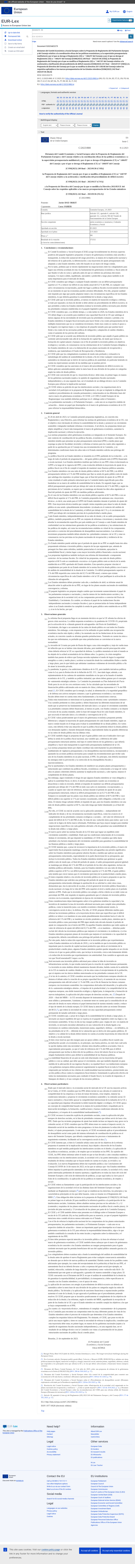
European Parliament (98, 1481)
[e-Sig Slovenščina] (120, 108)
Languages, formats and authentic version (58, 92)
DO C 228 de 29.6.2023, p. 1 (76, 1392)
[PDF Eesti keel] (73, 104)
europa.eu (19, 1481)
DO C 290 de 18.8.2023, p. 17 (81, 1371)
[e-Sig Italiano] (91, 108)
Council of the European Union (102, 1486)
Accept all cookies (89, 1551)
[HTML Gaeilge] (84, 101)
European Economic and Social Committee (106, 1503)
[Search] (130, 36)
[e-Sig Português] (111, 108)
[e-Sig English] (79, 108)
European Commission (99, 1489)
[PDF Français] (82, 104)
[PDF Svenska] (126, 104)
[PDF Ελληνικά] (75, 104)
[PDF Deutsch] (70, 104)
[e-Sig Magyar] (99, 108)
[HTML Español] (61, 101)
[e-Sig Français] (82, 108)
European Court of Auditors (101, 1497)
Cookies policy (52, 1449)
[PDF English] (79, 104)
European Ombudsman (99, 1511)
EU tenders (95, 1449)
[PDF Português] (111, 104)
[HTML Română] (114, 101)
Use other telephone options (57, 1484)
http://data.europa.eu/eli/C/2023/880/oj (81, 78)
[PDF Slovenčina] (117, 104)
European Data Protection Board (103, 1517)
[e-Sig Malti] (103, 108)
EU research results (98, 1452)
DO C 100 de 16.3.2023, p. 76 (100, 1377)
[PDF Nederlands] (105, 104)
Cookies (50, 1516)
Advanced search (126, 41)
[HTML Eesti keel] (73, 101)
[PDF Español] (61, 104)
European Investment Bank (101, 1509)
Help (120, 30)
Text (42, 132)
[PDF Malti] (103, 104)
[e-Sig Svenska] (126, 108)
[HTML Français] (82, 101)
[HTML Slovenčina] (117, 101)
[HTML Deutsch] (70, 101)
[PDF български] (58, 104)
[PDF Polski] (108, 104)
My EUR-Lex (114, 11)
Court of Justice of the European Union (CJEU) (108, 1492)
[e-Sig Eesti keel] (73, 108)
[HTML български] (58, 101)
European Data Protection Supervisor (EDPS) (107, 1514)
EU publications (96, 1457)
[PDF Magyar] (99, 104)
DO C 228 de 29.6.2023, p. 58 (89, 1382)
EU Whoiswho (96, 1455)
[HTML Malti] (103, 101)
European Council (97, 1484)
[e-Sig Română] (114, 108)
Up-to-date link (14, 33)
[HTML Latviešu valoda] (94, 101)
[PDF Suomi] (123, 104)
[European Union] (9, 1476)
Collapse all (125, 88)
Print (128, 30)
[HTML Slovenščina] (120, 101)
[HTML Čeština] (64, 101)
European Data (96, 1446)
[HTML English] (79, 101)
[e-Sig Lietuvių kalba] (96, 108)
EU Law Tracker (97, 1465)
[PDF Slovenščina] (120, 104)
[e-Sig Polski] (108, 108)
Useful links (95, 1437)
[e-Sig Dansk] (67, 108)
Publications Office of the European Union (106, 1522)
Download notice (15, 40)
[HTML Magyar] (99, 101)
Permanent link (14, 36)
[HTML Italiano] (91, 101)
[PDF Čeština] (64, 104)
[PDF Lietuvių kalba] (96, 104)
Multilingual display (49, 120)
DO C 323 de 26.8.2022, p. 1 (108, 1388)
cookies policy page (50, 1549)
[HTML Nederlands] (105, 101)
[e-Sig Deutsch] (70, 108)
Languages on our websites (57, 1508)
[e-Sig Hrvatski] (87, 108)
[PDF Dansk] (67, 104)
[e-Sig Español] (61, 108)
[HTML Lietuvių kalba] (96, 101)
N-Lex (93, 1462)
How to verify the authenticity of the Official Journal (61, 114)
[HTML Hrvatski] (87, 101)
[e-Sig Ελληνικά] (75, 108)
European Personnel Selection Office (104, 1520)
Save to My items (15, 44)
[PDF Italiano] (91, 104)
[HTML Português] (111, 101)
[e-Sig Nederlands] (105, 108)
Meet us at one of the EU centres (59, 1489)
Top (42, 1411)
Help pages (51, 1431)
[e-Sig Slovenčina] (117, 108)
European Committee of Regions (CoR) (105, 1506)
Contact (50, 1434)
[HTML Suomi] (123, 101)
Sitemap (50, 1437)
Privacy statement (53, 1455)
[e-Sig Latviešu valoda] (94, 108)
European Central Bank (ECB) (101, 1495)
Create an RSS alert (16, 51)
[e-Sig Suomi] (123, 108)
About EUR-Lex (96, 1431)
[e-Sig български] (58, 108)
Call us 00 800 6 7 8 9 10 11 (57, 1481)
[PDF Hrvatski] (87, 104)
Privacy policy (52, 1511)
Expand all (114, 88)
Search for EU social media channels (60, 1499)
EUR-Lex (10, 21)
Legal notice (51, 1446)
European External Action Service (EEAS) (106, 1500)
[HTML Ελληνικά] (75, 101)
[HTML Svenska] (126, 101)
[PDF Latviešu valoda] (94, 104)
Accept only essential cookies (116, 1551)
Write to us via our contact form (58, 1486)
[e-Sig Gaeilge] (84, 108)
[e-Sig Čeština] (64, 108)
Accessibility (51, 1452)
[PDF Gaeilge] (84, 104)
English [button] (129, 11)
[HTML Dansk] (67, 101)
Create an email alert (16, 47)
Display (96, 125)
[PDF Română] (114, 104)
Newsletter (95, 1434)
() (54, 691)
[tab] (83, 92)
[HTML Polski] (108, 101)
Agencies (94, 1525)
